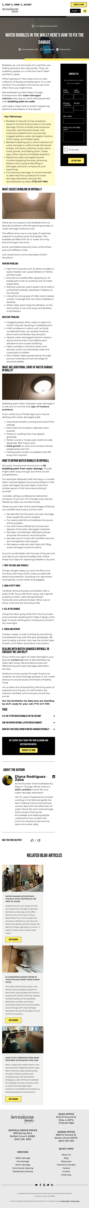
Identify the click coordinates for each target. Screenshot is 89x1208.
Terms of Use (75, 1201)
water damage (49, 49)
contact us (17, 660)
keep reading (13, 939)
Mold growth (14, 446)
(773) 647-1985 (42, 704)
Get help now (76, 160)
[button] (85, 11)
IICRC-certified (23, 789)
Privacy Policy (65, 1201)
